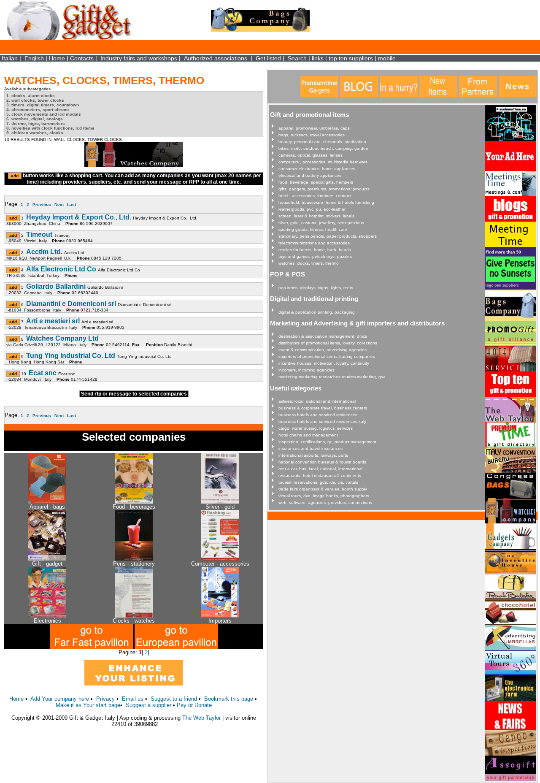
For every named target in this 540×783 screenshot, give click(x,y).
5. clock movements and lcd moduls (43, 114)
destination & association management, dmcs (322, 336)
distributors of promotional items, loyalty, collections (327, 343)
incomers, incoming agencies (306, 370)
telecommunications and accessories (314, 243)
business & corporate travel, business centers (322, 408)
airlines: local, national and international (317, 401)
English (34, 58)
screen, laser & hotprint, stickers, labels (316, 216)
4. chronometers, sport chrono (37, 109)
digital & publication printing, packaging (316, 312)
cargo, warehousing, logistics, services (315, 428)
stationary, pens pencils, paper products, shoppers (327, 236)
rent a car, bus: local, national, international (320, 468)
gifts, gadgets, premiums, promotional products (324, 189)
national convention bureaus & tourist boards (322, 462)
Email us (132, 699)
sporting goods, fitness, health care (312, 229)
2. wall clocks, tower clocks (35, 100)
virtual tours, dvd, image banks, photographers (323, 495)
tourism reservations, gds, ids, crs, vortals (318, 482)
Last (71, 204)
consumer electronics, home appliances (316, 168)
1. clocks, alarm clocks (30, 95)
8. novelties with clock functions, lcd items (50, 128)
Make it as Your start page (88, 705)
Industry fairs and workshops (138, 58)
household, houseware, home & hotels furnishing (326, 202)
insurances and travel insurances (310, 448)
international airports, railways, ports (313, 455)
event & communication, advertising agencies (322, 349)
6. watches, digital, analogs (34, 119)
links (318, 58)
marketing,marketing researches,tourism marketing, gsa (332, 376)
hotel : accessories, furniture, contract (314, 195)
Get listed (268, 58)
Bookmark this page (228, 699)
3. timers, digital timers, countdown (42, 105)
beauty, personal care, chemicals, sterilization (322, 141)
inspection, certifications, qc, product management (327, 441)
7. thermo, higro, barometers (35, 123)
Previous (41, 204)
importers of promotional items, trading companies (326, 356)
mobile (387, 58)
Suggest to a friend (174, 699)
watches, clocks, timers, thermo (308, 263)
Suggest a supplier (149, 705)
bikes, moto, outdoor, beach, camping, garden (323, 148)
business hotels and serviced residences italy (322, 421)
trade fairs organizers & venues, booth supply (322, 489)
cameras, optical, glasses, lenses (310, 155)
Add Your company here (59, 699)
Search (297, 58)
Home (57, 58)
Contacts (82, 58)
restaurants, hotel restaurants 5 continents (319, 475)
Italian (10, 58)
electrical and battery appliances (309, 175)
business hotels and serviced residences (317, 414)
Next (59, 204)
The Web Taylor (201, 718)
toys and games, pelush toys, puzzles (315, 256)
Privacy (105, 699)
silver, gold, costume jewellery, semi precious (321, 222)
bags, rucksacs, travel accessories (311, 135)
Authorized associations (215, 58)
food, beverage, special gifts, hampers (315, 182)
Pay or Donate (194, 705)
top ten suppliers (351, 58)
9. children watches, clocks (34, 132)
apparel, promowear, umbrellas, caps (314, 128)
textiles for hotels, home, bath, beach (314, 249)
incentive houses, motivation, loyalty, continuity (323, 363)
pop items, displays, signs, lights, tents (315, 287)
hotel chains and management (308, 435)
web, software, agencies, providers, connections (325, 502)
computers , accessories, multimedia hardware (323, 162)
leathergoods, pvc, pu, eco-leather (312, 209)
